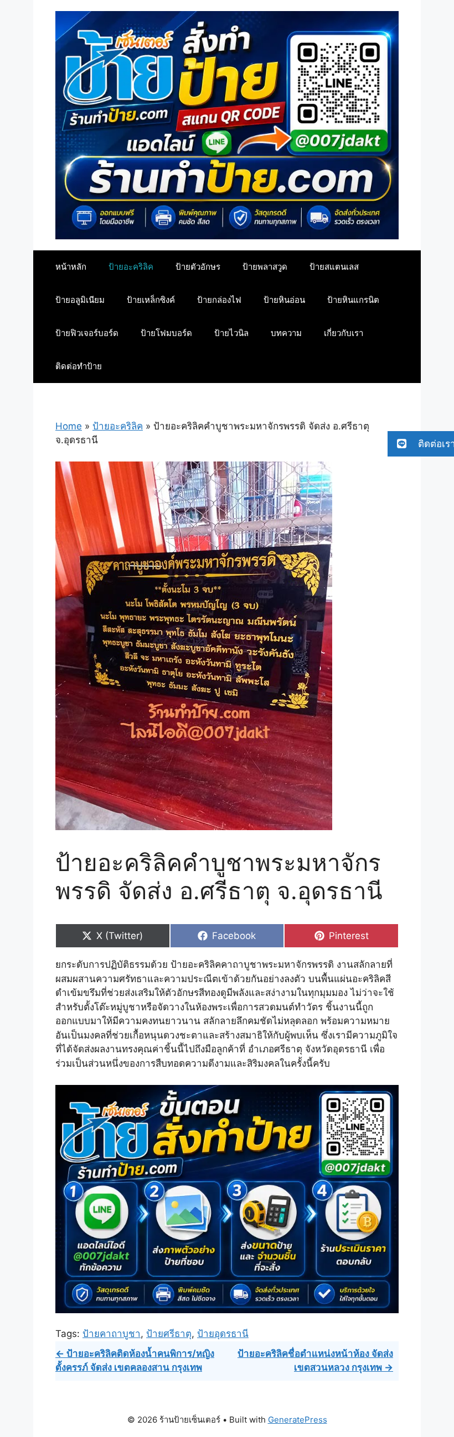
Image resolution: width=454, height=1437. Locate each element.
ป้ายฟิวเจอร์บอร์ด (86, 333)
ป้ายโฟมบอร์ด (166, 333)
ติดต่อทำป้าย (78, 366)
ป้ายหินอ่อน (284, 300)
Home (68, 426)
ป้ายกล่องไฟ (219, 300)
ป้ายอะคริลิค (131, 266)
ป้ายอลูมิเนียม (80, 300)
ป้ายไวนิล (231, 333)
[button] (421, 444)
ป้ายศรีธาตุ (169, 1333)
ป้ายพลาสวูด (265, 266)
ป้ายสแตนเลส (334, 266)
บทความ (286, 333)
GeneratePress (297, 1419)
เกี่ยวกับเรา (343, 333)
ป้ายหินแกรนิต (353, 300)
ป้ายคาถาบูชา (111, 1333)
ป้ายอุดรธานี (223, 1333)
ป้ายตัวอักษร (198, 266)
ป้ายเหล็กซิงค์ (151, 300)
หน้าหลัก (70, 266)
